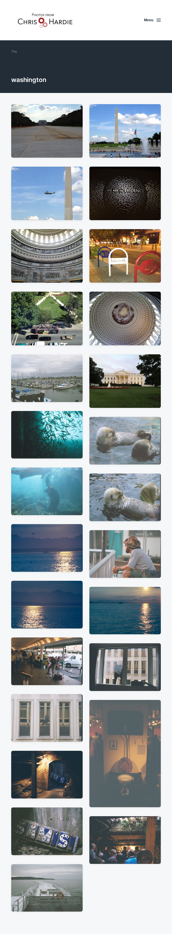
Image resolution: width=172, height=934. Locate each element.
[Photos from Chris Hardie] (44, 20)
